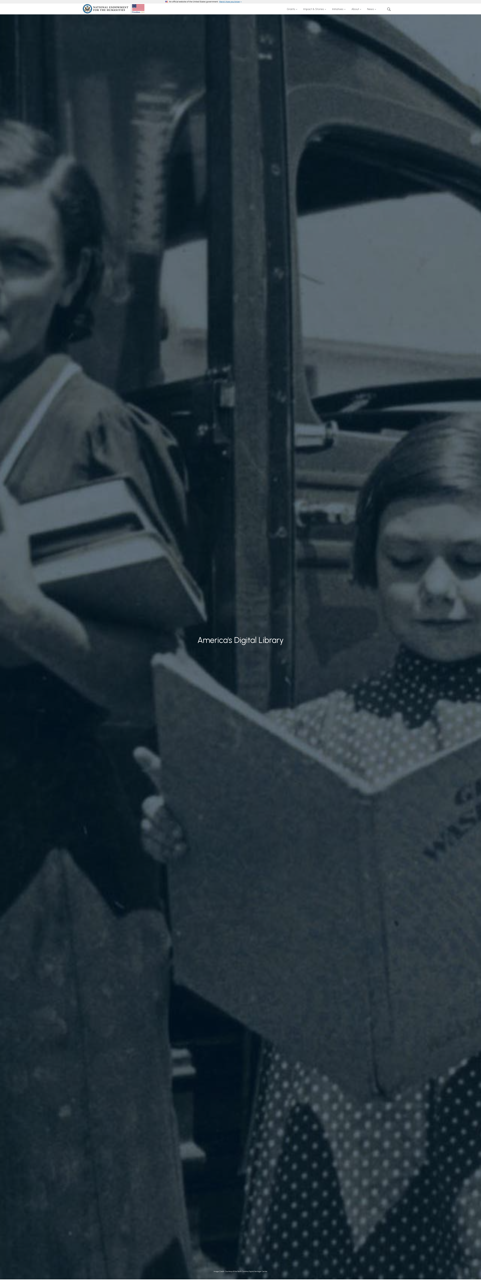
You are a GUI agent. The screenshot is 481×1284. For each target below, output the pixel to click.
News (370, 9)
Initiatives (337, 9)
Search (389, 9)
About (355, 9)
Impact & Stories (313, 9)
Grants (291, 9)
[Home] (114, 8)
